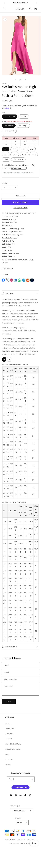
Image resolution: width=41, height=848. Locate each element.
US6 (31, 149)
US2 (14, 149)
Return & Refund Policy (13, 744)
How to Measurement (12, 749)
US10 (15, 154)
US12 (24, 154)
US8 (5, 154)
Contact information (27, 843)
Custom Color (9, 117)
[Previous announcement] (4, 2)
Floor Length (9, 131)
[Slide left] (15, 79)
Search (7, 754)
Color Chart (9, 734)
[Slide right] (25, 79)
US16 (6, 159)
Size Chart (8, 739)
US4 (23, 149)
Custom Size (18, 159)
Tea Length (23, 126)
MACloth (12, 839)
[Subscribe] (31, 779)
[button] (4, 8)
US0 (5, 149)
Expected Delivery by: (10, 165)
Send (9, 701)
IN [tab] (4, 359)
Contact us (9, 759)
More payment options (21, 208)
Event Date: (6, 168)
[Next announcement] (36, 2)
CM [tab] (9, 359)
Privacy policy (31, 839)
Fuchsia (24, 117)
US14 (34, 154)
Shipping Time (10, 728)
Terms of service (14, 843)
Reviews (7, 765)
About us (8, 723)
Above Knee (8, 126)
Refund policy (21, 839)
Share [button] (6, 274)
